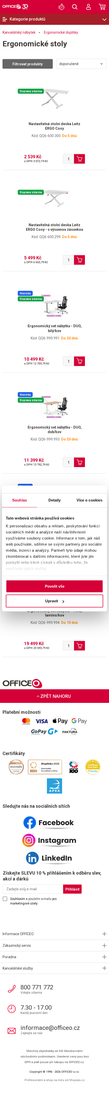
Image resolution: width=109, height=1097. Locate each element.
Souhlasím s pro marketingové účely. (33, 901)
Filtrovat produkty (27, 64)
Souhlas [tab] (19, 500)
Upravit (51, 601)
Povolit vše (54, 586)
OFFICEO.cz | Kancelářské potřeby (15, 6)
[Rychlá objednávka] (61, 6)
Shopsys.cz (77, 1080)
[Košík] (102, 6)
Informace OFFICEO (18, 934)
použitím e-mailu (39, 899)
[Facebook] (54, 821)
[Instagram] (54, 838)
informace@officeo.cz (50, 1027)
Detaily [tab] (54, 500)
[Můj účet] (88, 6)
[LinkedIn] (54, 856)
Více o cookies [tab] (89, 500)
